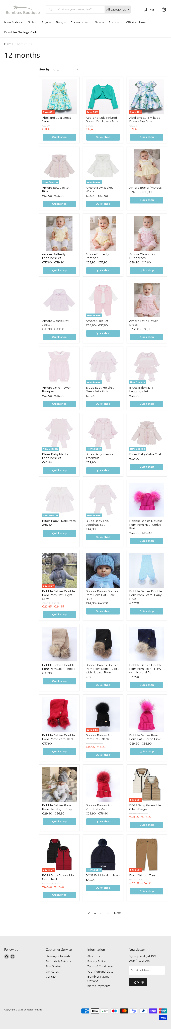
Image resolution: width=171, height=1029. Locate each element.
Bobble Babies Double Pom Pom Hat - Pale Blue (102, 595)
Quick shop (59, 137)
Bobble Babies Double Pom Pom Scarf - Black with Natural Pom (102, 668)
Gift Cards (52, 971)
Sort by (44, 69)
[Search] (50, 9)
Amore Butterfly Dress (145, 187)
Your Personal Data (100, 971)
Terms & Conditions (100, 966)
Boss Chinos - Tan (142, 875)
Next (118, 912)
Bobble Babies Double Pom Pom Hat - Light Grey (58, 595)
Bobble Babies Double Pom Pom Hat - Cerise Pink (145, 524)
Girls (31, 22)
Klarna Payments (98, 986)
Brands (114, 22)
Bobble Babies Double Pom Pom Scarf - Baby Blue (145, 595)
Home (8, 43)
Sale (98, 22)
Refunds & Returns (58, 961)
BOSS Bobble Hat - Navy (103, 875)
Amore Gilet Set (97, 321)
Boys (45, 22)
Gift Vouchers (136, 22)
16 (108, 912)
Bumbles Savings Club (20, 32)
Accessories (79, 22)
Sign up (137, 982)
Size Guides (53, 966)
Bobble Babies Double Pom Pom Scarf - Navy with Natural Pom (145, 668)
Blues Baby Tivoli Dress (59, 521)
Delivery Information (59, 956)
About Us (93, 956)
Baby (60, 22)
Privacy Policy (96, 961)
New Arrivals (13, 22)
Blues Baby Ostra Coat (145, 454)
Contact (51, 976)
